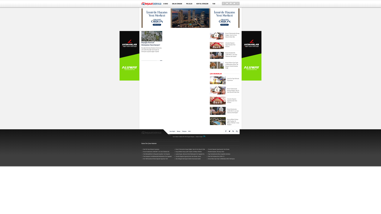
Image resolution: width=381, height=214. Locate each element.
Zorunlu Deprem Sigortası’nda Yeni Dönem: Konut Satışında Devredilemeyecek (187, 157)
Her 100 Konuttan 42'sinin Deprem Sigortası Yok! (155, 159)
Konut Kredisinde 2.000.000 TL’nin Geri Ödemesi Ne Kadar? (155, 152)
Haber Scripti (199, 136)
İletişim (184, 131)
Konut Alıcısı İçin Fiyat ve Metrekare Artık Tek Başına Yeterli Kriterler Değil (220, 159)
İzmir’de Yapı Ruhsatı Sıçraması (151, 149)
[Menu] (223, 3)
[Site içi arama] (238, 3)
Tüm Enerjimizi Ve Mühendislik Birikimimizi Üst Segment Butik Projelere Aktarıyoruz (156, 157)
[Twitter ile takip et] (229, 131)
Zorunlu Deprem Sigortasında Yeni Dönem (218, 149)
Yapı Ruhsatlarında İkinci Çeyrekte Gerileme (219, 154)
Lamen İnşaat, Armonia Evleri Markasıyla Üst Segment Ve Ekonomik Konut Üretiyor (189, 154)
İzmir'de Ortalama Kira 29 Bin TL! (216, 156)
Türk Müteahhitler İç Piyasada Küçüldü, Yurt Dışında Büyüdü (155, 154)
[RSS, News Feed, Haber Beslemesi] (233, 131)
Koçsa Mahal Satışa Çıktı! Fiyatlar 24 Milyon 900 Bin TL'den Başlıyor (188, 152)
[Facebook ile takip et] (226, 131)
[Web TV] (227, 3)
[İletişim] (234, 3)
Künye (178, 131)
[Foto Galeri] (230, 3)
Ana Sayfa (172, 131)
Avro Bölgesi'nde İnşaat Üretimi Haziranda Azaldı (188, 159)
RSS (189, 131)
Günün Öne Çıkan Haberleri (149, 143)
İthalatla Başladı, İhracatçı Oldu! (216, 151)
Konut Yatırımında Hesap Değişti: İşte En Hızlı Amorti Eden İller (189, 149)
